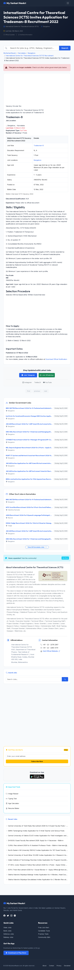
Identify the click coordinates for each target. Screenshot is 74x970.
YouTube (48, 382)
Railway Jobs (8, 937)
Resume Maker (13, 808)
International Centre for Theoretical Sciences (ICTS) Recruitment (29, 56)
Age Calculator (13, 803)
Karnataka (22, 53)
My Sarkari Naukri (16, 3)
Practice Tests (43, 934)
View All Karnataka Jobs (36, 547)
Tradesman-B (39, 145)
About (44, 965)
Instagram (28, 382)
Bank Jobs (7, 931)
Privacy (59, 965)
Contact (51, 965)
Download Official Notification (56, 359)
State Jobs (7, 927)
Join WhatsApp (48, 375)
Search (64, 48)
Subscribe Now (37, 761)
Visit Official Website (50, 651)
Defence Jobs (8, 934)
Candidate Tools (44, 931)
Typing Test (12, 799)
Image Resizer (13, 794)
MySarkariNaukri (9, 53)
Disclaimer (67, 965)
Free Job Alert (43, 927)
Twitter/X (37, 382)
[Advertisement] (37, 89)
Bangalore (31, 53)
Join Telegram (29, 375)
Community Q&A (44, 937)
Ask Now (65, 558)
